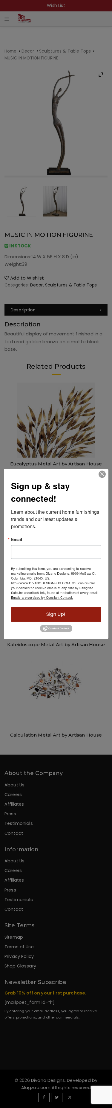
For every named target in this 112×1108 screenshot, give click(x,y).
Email (16, 539)
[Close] (102, 474)
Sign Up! (55, 614)
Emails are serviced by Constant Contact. (42, 597)
